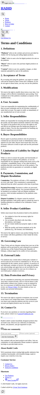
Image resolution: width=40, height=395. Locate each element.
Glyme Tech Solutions (20, 387)
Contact (7, 26)
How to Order (9, 24)
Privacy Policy (9, 366)
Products (8, 22)
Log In (3, 38)
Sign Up (8, 38)
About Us (8, 377)
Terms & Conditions (11, 367)
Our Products (9, 375)
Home (7, 18)
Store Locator (11, 380)
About (7, 20)
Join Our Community (8, 337)
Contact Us (8, 364)
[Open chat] (3, 391)
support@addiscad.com (25, 314)
